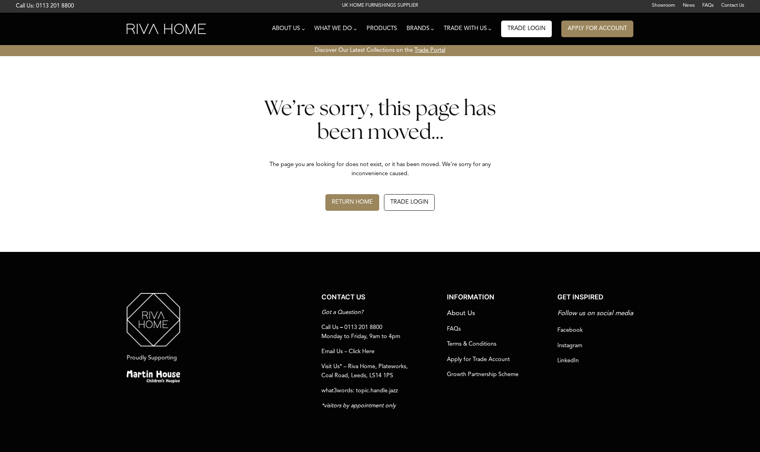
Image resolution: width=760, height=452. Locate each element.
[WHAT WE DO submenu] (355, 29)
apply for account (597, 29)
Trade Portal (429, 50)
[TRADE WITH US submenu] (490, 29)
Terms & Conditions (471, 344)
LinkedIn (568, 361)
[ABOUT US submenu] (303, 29)
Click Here (361, 352)
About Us (461, 313)
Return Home (352, 202)
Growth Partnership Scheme (483, 375)
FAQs (454, 329)
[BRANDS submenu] (432, 29)
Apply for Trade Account (478, 360)
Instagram (569, 346)
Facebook (570, 330)
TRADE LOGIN (526, 29)
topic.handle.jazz (377, 391)
